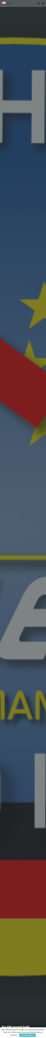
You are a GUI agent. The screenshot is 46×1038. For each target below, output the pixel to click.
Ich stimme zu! (27, 1035)
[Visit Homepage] (7, 3)
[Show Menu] (43, 3)
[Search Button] (39, 3)
